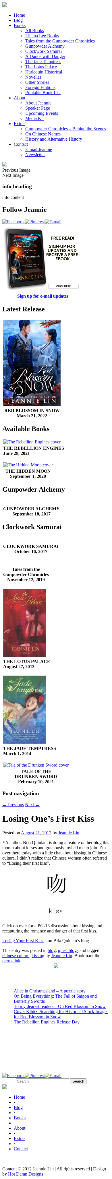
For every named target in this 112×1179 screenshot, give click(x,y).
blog (52, 950)
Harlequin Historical (43, 71)
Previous (13, 804)
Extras (19, 123)
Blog (18, 20)
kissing (38, 955)
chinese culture (15, 955)
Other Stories (37, 82)
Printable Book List (43, 92)
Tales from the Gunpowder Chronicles (60, 40)
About (19, 97)
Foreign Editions (40, 87)
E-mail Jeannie (38, 149)
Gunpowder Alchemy (45, 46)
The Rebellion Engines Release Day (47, 1021)
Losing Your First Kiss (23, 940)
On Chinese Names (43, 133)
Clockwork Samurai (43, 51)
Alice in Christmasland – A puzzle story (50, 990)
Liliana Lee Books (42, 35)
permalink (11, 960)
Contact (21, 144)
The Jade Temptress (43, 61)
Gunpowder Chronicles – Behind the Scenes (65, 128)
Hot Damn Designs (25, 1174)
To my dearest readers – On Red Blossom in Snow (60, 1006)
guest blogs (68, 950)
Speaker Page (37, 108)
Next (32, 804)
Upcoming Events (41, 113)
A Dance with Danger (45, 56)
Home (19, 15)
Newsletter (35, 154)
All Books (34, 30)
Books (20, 25)
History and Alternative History (53, 139)
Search (8, 1081)
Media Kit (34, 118)
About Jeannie (38, 102)
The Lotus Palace (41, 66)
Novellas (33, 77)
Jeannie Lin (68, 832)
